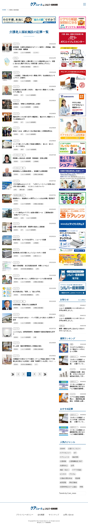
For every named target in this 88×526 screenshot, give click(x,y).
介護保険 (36, 107)
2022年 (16, 52)
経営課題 (63, 482)
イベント (16, 181)
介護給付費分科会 (66, 478)
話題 (72, 344)
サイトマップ (54, 515)
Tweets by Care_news (67, 493)
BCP (22, 149)
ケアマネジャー (65, 453)
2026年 (62, 448)
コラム (15, 58)
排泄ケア (36, 66)
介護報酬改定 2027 (75, 461)
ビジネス (36, 52)
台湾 (72, 465)
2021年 (16, 256)
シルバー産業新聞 (25, 52)
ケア (36, 364)
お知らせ (62, 305)
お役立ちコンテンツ (74, 356)
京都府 (35, 81)
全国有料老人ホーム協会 (68, 487)
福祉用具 (75, 457)
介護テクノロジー (74, 448)
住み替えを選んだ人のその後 (20, 195)
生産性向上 (64, 465)
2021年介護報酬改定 (26, 364)
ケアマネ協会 (76, 470)
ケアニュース (64, 457)
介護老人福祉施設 (25, 66)
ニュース (16, 44)
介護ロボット (37, 256)
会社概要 (41, 515)
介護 (35, 337)
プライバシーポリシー (24, 515)
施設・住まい (64, 470)
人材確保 (36, 161)
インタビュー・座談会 (20, 155)
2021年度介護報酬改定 (27, 268)
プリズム (72, 474)
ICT (22, 95)
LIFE (15, 189)
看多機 (77, 478)
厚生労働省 (73, 482)
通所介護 (22, 189)
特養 (81, 487)
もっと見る (81, 300)
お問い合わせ (68, 515)
